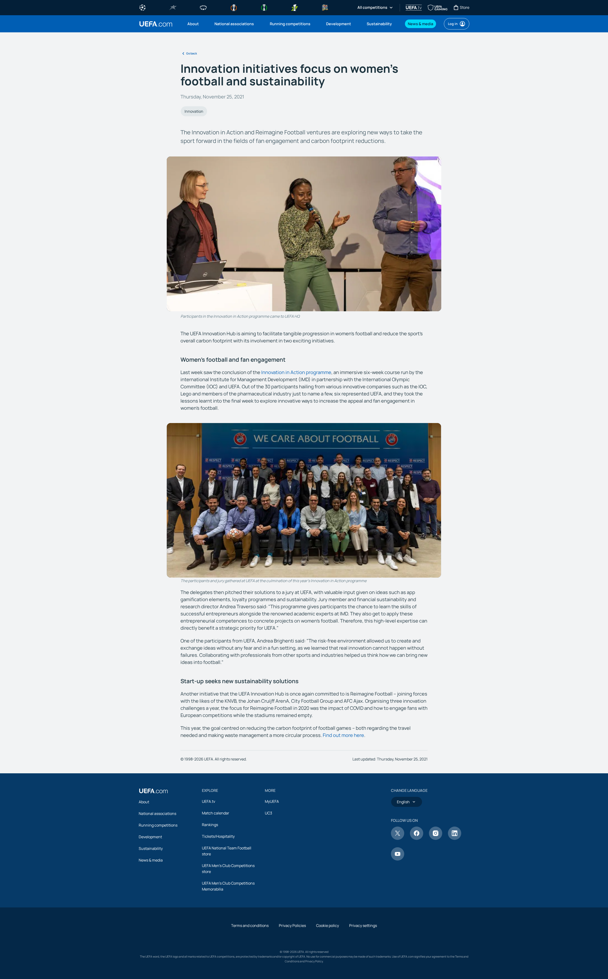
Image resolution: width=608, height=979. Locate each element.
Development (150, 836)
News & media (151, 860)
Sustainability (151, 848)
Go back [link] (191, 53)
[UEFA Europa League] (234, 7)
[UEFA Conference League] (264, 7)
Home (156, 24)
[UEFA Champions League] (142, 7)
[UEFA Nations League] (325, 7)
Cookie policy (327, 925)
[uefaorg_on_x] (397, 838)
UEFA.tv (208, 801)
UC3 (268, 813)
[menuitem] (195, 23)
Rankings (210, 824)
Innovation (194, 111)
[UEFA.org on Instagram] (435, 838)
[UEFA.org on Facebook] (416, 838)
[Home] (153, 791)
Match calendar (215, 813)
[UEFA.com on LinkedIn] (454, 838)
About (144, 801)
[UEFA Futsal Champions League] (173, 7)
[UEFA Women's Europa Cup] (294, 7)
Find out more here (343, 735)
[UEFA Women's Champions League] (203, 7)
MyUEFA (272, 801)
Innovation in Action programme (296, 372)
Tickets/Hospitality (218, 836)
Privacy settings (363, 925)
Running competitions (158, 825)
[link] (193, 23)
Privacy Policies (292, 925)
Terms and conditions (250, 925)
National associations (157, 813)
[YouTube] (397, 859)
